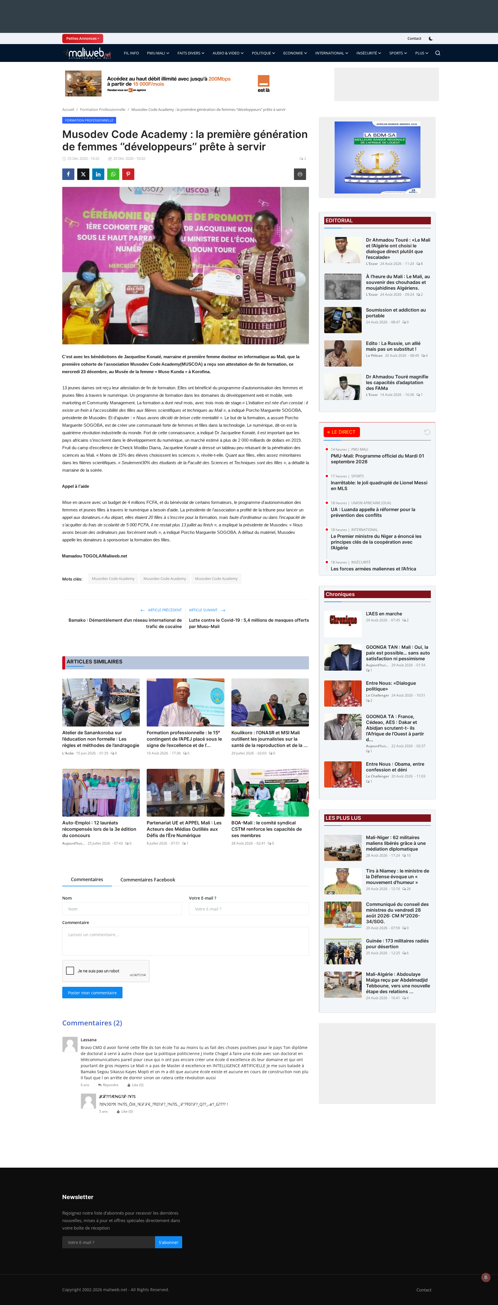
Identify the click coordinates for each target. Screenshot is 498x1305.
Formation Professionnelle (102, 109)
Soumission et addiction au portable (396, 312)
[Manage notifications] (486, 1277)
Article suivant (203, 610)
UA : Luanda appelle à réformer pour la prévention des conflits (373, 512)
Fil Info (131, 53)
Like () (138, 1084)
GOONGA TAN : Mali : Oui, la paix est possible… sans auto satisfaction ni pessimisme (398, 653)
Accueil (68, 109)
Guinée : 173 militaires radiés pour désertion (397, 944)
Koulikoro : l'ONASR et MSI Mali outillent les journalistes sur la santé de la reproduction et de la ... (269, 739)
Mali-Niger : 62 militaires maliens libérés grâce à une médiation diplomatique (396, 843)
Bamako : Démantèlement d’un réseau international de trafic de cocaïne (125, 623)
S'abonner (168, 1242)
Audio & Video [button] (226, 53)
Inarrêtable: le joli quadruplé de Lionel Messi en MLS (379, 485)
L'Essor (372, 263)
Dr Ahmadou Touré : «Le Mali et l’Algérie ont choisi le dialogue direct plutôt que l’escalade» (398, 248)
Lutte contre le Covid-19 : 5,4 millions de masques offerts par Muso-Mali (249, 623)
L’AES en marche (384, 614)
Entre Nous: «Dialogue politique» (391, 686)
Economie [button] (293, 53)
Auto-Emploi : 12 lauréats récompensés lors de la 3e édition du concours (99, 829)
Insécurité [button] (366, 53)
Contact (414, 38)
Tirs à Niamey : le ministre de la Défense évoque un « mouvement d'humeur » (397, 876)
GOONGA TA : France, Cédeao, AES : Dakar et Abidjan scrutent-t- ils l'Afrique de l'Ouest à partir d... (395, 728)
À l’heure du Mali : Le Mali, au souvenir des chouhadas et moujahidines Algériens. (398, 282)
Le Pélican (374, 355)
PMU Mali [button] (156, 53)
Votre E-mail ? (202, 898)
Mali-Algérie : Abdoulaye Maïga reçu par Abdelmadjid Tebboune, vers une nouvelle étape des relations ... (398, 983)
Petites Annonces (81, 38)
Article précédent (164, 610)
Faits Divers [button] (189, 53)
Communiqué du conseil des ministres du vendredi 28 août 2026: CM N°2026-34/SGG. (397, 913)
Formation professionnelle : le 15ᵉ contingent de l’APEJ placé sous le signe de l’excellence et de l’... (184, 739)
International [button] (329, 53)
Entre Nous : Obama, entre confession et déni (395, 767)
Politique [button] (261, 53)
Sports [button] (396, 53)
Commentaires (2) (92, 1022)
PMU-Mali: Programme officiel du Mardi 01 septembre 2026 (377, 458)
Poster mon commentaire (92, 992)
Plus (419, 53)
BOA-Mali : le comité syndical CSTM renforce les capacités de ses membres (266, 829)
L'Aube (68, 753)
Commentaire (75, 922)
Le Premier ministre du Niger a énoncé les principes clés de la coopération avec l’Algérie (376, 542)
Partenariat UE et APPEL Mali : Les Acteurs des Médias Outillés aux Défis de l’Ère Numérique (184, 829)
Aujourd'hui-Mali (73, 843)
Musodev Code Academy (113, 578)
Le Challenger (377, 695)
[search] (438, 53)
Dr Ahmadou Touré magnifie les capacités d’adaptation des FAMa (397, 382)
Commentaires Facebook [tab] (147, 880)
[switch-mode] (431, 39)
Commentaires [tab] (87, 879)
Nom (67, 898)
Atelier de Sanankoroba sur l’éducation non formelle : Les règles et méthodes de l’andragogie (100, 739)
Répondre (110, 1084)
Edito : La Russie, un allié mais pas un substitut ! (393, 346)
